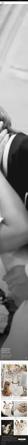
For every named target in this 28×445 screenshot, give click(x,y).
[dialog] (14, 440)
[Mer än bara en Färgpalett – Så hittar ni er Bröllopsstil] (14, 382)
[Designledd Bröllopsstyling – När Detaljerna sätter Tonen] (7, 429)
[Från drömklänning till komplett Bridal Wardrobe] (7, 410)
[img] (3, 2)
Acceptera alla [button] (22, 439)
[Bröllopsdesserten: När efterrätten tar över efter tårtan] (20, 410)
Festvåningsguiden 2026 (20, 0)
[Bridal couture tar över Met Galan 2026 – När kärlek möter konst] (20, 429)
